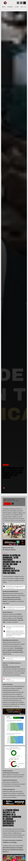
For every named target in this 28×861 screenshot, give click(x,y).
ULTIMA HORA (5, 464)
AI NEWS (16, 6)
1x (12, 503)
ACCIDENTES (10, 6)
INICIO (3, 6)
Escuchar (7, 504)
